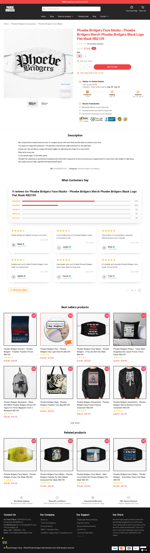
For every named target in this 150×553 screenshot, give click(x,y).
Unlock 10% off (4, 542)
